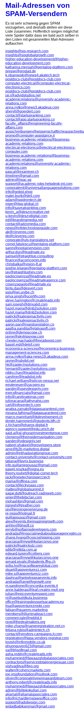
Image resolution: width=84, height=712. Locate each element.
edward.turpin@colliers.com (27, 553)
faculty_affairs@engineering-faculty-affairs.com (33, 125)
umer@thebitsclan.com (23, 497)
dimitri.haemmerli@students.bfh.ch (32, 421)
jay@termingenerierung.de (26, 509)
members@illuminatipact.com (28, 614)
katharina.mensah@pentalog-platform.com (39, 67)
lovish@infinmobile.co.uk (25, 642)
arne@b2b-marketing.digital (27, 449)
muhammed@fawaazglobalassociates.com (39, 658)
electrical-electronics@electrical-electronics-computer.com (40, 149)
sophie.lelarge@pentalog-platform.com (36, 268)
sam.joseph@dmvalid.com (26, 304)
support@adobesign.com (25, 702)
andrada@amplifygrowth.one (28, 582)
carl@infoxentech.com (23, 405)
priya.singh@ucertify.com (25, 296)
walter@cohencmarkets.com (27, 670)
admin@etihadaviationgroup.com (31, 453)
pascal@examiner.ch (22, 172)
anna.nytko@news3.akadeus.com (32, 107)
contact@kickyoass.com (24, 485)
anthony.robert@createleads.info (31, 682)
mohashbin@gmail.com (24, 501)
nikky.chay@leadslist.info (25, 373)
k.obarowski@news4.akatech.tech (32, 75)
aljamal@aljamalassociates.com (31, 694)
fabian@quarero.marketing (26, 610)
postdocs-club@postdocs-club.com (33, 79)
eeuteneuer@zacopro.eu (25, 385)
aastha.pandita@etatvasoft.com (30, 328)
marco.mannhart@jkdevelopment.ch (34, 417)
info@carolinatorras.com (24, 397)
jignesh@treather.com (22, 505)
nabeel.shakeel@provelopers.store (33, 445)
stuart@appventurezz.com (26, 570)
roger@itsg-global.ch (22, 204)
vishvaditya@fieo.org (22, 666)
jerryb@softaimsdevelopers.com (30, 529)
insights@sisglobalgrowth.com (29, 55)
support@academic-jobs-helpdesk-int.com (38, 184)
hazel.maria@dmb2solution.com (31, 308)
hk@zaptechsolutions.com (26, 364)
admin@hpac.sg (18, 180)
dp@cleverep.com (19, 236)
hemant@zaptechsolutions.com (30, 369)
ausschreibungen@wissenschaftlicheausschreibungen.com (42, 131)
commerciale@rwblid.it (23, 618)
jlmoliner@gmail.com (22, 176)
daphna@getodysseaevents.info (31, 578)
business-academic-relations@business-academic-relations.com (37, 141)
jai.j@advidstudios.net (23, 95)
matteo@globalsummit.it (24, 489)
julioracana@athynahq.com (27, 401)
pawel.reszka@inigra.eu (24, 469)
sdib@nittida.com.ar (21, 549)
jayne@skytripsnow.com (24, 336)
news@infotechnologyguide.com (31, 228)
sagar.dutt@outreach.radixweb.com (33, 493)
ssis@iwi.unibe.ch (19, 292)
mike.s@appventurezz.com (26, 574)
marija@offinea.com (21, 481)
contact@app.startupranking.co (30, 119)
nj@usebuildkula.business (26, 598)
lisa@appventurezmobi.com (27, 606)
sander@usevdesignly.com (26, 389)
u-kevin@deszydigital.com (26, 216)
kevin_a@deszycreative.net (27, 212)
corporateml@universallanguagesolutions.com (42, 188)
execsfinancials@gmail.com (27, 393)
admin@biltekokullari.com (26, 690)
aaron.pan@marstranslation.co (29, 324)
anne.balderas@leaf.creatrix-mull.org (34, 590)
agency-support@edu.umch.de (29, 429)
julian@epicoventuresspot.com (29, 594)
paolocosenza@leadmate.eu (28, 276)
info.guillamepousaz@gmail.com (31, 465)
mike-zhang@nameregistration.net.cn (35, 626)
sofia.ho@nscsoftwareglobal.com (31, 566)
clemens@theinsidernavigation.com (33, 437)
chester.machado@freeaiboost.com (33, 340)
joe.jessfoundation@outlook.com (31, 674)
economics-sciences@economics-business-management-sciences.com (40, 350)
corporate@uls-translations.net (29, 240)
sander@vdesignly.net (23, 441)
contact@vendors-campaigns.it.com (33, 634)
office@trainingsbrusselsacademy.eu (34, 602)
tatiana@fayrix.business (24, 461)
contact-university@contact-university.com (38, 457)
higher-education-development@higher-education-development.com (37, 61)
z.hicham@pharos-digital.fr (26, 425)
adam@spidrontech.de (23, 200)
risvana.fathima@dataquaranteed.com (35, 413)
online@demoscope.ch (23, 332)
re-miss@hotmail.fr (20, 513)
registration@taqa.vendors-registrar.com (37, 638)
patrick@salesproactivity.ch (27, 320)
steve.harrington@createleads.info (32, 300)
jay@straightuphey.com (24, 272)
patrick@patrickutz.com (23, 545)
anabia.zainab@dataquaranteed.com (34, 409)
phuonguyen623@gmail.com (28, 646)
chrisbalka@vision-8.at (23, 264)
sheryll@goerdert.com (22, 111)
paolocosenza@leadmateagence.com (35, 280)
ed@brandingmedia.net (24, 220)
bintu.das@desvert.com (24, 288)
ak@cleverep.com (19, 232)
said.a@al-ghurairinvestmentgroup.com (36, 433)
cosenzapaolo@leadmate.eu (28, 284)
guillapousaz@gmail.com (25, 517)
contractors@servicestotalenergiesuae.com (39, 662)
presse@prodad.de (20, 71)
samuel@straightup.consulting (29, 256)
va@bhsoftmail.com (21, 650)
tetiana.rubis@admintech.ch (27, 630)
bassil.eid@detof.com (22, 344)
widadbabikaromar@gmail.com (30, 706)
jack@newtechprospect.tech (27, 477)
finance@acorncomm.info (25, 260)
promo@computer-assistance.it (30, 135)
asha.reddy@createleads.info (28, 654)
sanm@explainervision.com (27, 248)
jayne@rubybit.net (19, 360)
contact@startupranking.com (28, 115)
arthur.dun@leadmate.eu (25, 252)
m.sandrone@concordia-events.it (31, 586)
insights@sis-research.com (26, 51)
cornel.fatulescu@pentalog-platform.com (37, 244)
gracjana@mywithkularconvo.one (31, 541)
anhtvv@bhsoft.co (19, 525)
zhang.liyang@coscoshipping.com (32, 537)
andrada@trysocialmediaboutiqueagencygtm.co (42, 533)
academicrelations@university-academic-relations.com (38, 101)
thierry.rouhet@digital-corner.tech (31, 473)
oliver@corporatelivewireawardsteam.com (38, 678)
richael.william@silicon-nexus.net (32, 381)
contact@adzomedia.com (25, 224)
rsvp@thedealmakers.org (25, 622)
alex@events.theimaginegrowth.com (34, 521)
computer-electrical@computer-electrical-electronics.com (38, 85)
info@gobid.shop (18, 192)
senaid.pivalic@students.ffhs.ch (30, 561)
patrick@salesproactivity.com (28, 316)
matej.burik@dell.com (22, 196)
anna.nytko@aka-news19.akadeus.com (36, 356)
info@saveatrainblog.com (25, 208)
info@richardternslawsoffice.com (31, 698)
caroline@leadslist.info (23, 377)
